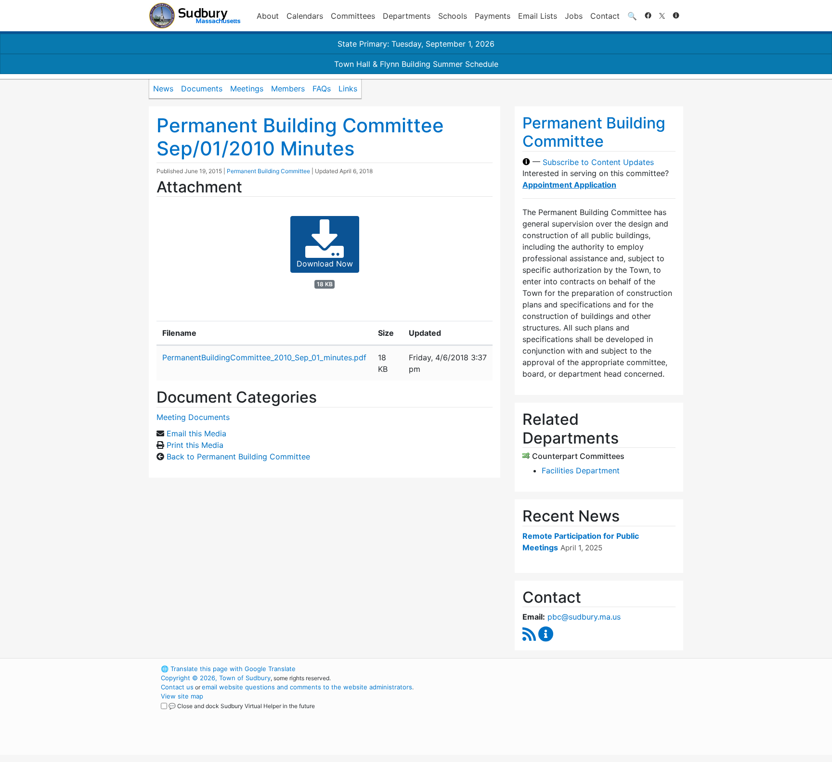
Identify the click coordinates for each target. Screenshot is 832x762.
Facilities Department (581, 470)
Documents (201, 88)
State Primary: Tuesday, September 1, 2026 (416, 44)
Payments (492, 16)
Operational (570, 714)
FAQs (321, 88)
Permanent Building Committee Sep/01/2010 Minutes (300, 137)
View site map (182, 696)
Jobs (574, 16)
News (163, 88)
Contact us (177, 687)
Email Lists (537, 16)
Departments (406, 16)
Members (288, 88)
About (268, 16)
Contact (605, 16)
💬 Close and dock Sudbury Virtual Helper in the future (242, 706)
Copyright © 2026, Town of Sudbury (216, 678)
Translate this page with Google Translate (228, 669)
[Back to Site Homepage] (195, 15)
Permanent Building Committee (268, 171)
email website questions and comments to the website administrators (307, 687)
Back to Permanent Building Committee (238, 456)
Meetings (246, 88)
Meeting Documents (193, 417)
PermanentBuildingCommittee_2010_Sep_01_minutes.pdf (264, 357)
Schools (452, 16)
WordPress (553, 669)
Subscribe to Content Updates (598, 161)
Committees (353, 16)
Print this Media (195, 445)
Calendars (304, 16)
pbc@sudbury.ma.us (584, 617)
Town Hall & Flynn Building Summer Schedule (416, 64)
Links (347, 88)
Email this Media (196, 433)
